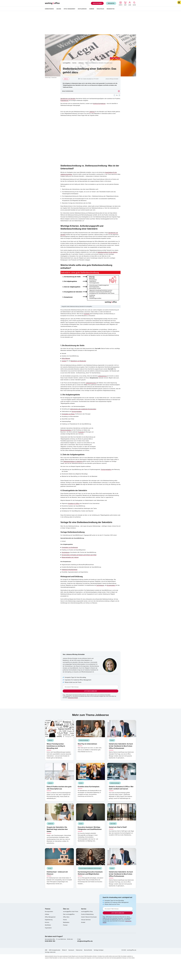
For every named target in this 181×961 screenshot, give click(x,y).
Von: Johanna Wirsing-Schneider (74, 654)
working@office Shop (87, 911)
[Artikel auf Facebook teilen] (111, 58)
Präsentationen (64, 100)
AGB (46, 950)
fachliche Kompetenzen (99, 103)
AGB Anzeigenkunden (54, 950)
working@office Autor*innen (70, 911)
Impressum (71, 950)
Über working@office (68, 914)
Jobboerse (81, 62)
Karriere (91, 8)
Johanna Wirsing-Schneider (111, 78)
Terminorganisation (77, 411)
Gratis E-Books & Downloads (89, 917)
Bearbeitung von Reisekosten (78, 361)
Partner (65, 919)
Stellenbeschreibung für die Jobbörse (107, 252)
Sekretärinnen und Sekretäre (68, 98)
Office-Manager (66, 358)
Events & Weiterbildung (87, 914)
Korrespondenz (49, 8)
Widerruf (64, 950)
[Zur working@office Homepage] (52, 3)
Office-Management (69, 8)
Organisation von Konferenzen (70, 547)
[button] (179, 2)
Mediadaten (66, 922)
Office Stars (66, 917)
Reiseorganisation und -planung (70, 557)
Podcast (65, 925)
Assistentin (87, 313)
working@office (66, 62)
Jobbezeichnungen (91, 382)
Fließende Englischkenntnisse (69, 569)
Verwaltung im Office (73, 503)
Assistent (64, 361)
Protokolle (81, 432)
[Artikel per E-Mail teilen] (116, 58)
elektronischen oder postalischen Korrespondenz (83, 409)
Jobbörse (92, 111)
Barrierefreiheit (88, 950)
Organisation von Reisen (68, 414)
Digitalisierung (82, 8)
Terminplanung (66, 552)
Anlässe (58, 8)
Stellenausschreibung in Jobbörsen (72, 461)
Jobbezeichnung (102, 376)
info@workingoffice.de (85, 941)
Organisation (110, 8)
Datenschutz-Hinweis (73, 697)
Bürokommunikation (65, 430)
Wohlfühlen (100, 8)
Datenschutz (79, 950)
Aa (117, 95)
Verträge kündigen (98, 950)
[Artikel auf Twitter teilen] (113, 58)
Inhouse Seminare (86, 919)
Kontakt (83, 922)
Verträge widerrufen (50, 952)
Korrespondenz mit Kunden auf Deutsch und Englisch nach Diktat (79, 555)
